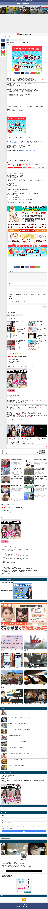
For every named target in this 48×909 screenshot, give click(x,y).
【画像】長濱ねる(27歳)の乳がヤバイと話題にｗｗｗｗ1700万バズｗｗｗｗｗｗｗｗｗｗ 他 (24, 91)
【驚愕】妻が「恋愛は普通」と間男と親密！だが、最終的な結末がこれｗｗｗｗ (15, 549)
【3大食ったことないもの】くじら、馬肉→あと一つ (17, 402)
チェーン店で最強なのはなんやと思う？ (8, 554)
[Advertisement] (24, 23)
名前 (9, 283)
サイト (9, 292)
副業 (8, 6)
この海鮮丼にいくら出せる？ (13, 408)
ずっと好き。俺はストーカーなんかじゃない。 (8, 546)
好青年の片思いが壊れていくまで (12, 75)
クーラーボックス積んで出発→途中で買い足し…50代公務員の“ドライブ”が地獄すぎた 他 (23, 90)
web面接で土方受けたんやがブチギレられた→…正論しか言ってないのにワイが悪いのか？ (23, 407)
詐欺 (24, 6)
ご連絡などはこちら (24, 870)
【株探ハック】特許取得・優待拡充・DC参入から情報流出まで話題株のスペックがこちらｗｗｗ (24, 79)
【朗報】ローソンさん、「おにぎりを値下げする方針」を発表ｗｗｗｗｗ (20, 86)
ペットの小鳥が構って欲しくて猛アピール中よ (9, 550)
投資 (40, 6)
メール (10, 288)
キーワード (4, 815)
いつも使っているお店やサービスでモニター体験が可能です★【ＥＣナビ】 (22, 142)
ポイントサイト (20, 315)
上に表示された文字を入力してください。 (17, 301)
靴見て (3, 557)
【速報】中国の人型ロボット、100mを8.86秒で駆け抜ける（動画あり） (20, 83)
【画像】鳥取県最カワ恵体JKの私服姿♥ (15, 401)
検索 (24, 831)
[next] (45, 435)
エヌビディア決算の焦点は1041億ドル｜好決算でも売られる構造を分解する (21, 80)
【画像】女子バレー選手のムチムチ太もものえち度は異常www (18, 409)
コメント (10, 271)
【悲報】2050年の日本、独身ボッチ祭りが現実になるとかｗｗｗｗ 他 (20, 94)
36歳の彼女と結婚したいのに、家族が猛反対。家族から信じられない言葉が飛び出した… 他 (23, 89)
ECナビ (13, 315)
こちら (5, 781)
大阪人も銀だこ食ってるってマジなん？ (15, 84)
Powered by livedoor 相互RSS (16, 95)
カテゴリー (4, 820)
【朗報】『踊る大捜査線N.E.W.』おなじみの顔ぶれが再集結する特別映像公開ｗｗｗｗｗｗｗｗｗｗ (25, 400)
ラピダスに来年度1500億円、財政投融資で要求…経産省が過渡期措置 (20, 78)
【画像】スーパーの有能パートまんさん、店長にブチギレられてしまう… (20, 412)
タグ (3, 825)
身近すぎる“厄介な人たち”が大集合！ (14, 395)
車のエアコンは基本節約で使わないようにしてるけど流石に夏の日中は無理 (14, 555)
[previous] (8, 435)
